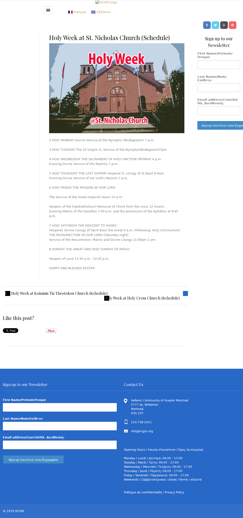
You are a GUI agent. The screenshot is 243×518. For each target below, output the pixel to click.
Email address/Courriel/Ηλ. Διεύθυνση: (217, 101)
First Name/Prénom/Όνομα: (215, 55)
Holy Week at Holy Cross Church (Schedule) (142, 298)
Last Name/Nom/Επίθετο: (212, 78)
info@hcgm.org (142, 431)
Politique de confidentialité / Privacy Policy (154, 492)
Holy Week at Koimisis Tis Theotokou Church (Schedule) (59, 293)
